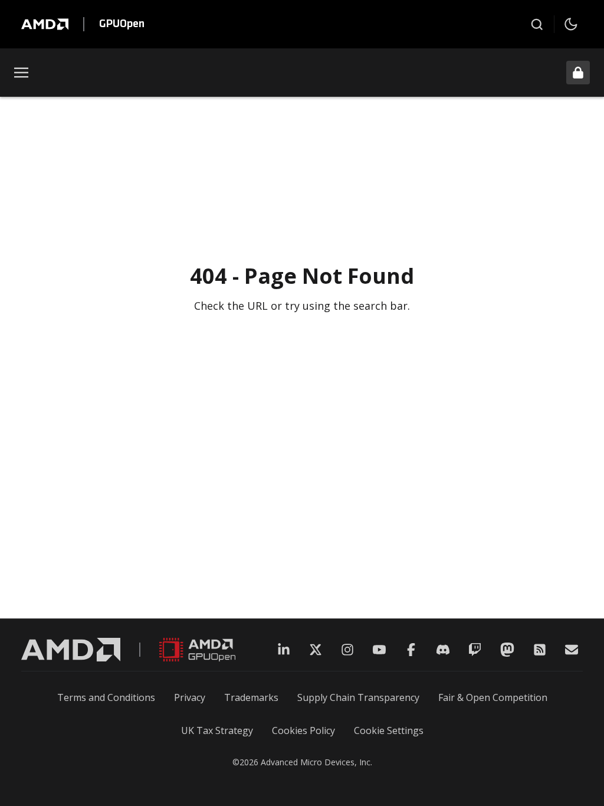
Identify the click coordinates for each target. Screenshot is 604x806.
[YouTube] (379, 649)
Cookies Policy (303, 730)
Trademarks (251, 697)
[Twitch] (474, 649)
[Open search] (537, 24)
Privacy (189, 697)
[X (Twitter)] (315, 649)
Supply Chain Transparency (358, 697)
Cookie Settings (389, 730)
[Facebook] (411, 649)
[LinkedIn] (283, 649)
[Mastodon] (507, 650)
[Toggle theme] (571, 24)
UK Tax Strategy (217, 730)
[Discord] (442, 649)
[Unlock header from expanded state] (578, 72)
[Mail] (571, 649)
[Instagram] (347, 649)
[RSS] (539, 649)
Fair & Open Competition (492, 697)
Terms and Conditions (106, 697)
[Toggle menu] (21, 72)
